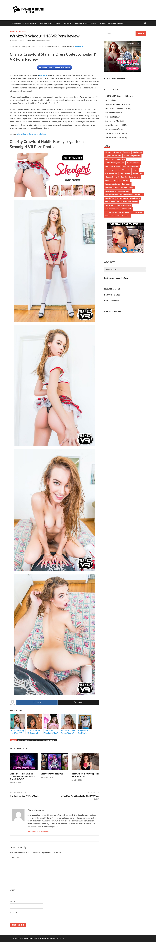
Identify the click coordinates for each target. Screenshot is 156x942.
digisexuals (109, 177)
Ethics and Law (134, 177)
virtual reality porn (112, 202)
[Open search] (145, 23)
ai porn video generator (132, 156)
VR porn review (137, 212)
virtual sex (109, 205)
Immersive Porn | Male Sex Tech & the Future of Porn (44, 938)
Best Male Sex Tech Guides (24, 23)
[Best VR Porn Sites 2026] (54, 762)
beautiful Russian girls (131, 166)
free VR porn (36, 740)
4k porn (108, 152)
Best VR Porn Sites (112, 295)
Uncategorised (111, 129)
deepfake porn (138, 173)
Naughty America (127, 187)
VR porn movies (111, 212)
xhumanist (31, 40)
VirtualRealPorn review (129, 202)
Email (13, 901)
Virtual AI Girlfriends (85, 23)
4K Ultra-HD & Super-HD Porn (118, 96)
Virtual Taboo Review (123, 205)
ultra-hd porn (135, 198)
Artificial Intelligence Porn (114, 163)
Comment (15, 858)
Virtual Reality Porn (50, 23)
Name (13, 890)
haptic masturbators (112, 184)
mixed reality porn (111, 187)
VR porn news (124, 212)
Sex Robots (110, 117)
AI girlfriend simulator (113, 156)
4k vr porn (117, 152)
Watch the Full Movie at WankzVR (56, 67)
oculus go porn (110, 191)
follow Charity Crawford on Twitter (31, 134)
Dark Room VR (125, 173)
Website (13, 913)
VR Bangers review (112, 209)
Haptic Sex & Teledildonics (116, 108)
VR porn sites (110, 216)
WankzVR (43, 75)
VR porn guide (127, 209)
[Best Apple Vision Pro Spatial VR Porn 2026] (85, 762)
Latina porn (126, 184)
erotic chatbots (121, 177)
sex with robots (122, 198)
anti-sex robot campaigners (115, 159)
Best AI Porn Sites (111, 300)
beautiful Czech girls (112, 166)
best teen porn (23, 740)
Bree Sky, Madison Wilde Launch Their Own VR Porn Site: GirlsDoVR (22, 776)
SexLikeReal (109, 198)
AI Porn (67, 23)
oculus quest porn (124, 191)
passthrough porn (111, 195)
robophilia (138, 195)
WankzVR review (49, 740)
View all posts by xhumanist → (39, 831)
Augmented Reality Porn (111, 23)
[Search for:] (125, 33)
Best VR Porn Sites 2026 (52, 773)
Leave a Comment (43, 40)
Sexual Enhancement (114, 125)
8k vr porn (126, 152)
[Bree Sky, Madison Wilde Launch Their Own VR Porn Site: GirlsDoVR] (24, 762)
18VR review (137, 152)
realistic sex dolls (126, 195)
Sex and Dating (111, 112)
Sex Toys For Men (112, 121)
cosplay (135, 170)
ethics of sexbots (111, 180)
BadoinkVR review (133, 163)
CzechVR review (111, 173)
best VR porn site (124, 170)
